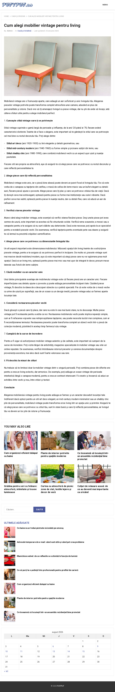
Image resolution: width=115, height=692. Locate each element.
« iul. (6, 671)
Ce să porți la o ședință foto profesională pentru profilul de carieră (47, 570)
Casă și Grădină (18, 16)
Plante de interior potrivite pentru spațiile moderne (40, 598)
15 (83, 651)
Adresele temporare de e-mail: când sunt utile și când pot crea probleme (50, 542)
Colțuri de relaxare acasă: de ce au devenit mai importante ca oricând (92, 489)
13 (54, 651)
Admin (10, 31)
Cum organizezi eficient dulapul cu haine (36, 584)
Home (6, 16)
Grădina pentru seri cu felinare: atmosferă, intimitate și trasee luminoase (20, 489)
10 (6, 651)
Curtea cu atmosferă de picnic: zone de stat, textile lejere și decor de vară (57, 489)
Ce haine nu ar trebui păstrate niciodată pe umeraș (40, 528)
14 (68, 651)
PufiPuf (60, 686)
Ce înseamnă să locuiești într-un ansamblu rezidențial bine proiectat (93, 456)
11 (21, 651)
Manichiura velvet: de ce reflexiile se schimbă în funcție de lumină (47, 556)
